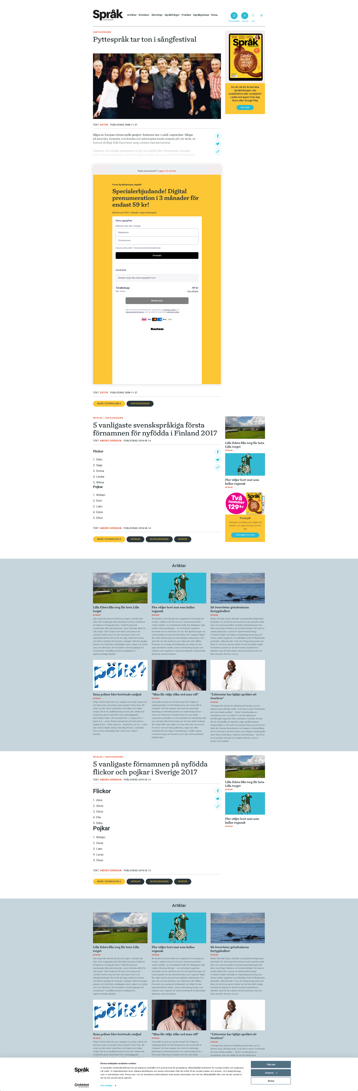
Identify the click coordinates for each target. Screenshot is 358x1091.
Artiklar (132, 14)
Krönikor (144, 14)
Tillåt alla (271, 1064)
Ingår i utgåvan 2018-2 (109, 881)
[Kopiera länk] (218, 151)
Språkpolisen (201, 14)
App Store (245, 107)
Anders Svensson (111, 440)
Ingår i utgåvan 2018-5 (109, 539)
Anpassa (269, 1072)
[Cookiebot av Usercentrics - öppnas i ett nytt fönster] (82, 1085)
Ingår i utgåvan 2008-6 (109, 403)
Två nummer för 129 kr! (245, 535)
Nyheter (182, 539)
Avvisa (271, 1081)
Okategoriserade (102, 32)
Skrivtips (156, 14)
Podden (186, 14)
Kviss (214, 14)
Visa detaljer (106, 1085)
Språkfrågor (172, 14)
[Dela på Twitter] (218, 144)
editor (104, 124)
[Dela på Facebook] (218, 136)
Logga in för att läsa (167, 171)
